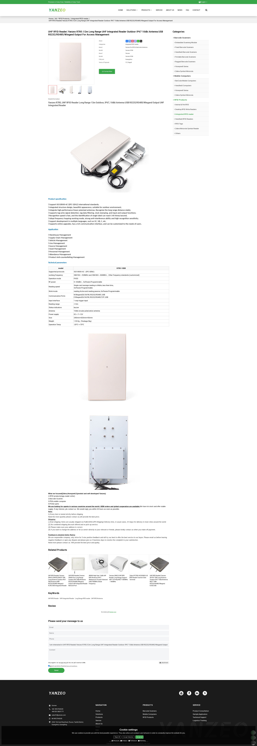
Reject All (117, 737)
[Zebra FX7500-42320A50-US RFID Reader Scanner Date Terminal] (139, 564)
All (56, 19)
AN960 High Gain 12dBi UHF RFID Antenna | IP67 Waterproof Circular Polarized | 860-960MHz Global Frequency (98, 579)
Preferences (133, 740)
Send (56, 670)
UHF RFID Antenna (97, 598)
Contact (196, 10)
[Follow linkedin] (197, 693)
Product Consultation (201, 711)
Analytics (124, 740)
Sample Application (200, 714)
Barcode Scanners (150, 711)
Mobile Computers (150, 714)
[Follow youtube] (181, 693)
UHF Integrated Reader (67, 598)
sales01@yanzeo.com (59, 715)
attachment (165, 662)
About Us (170, 10)
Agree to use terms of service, (63, 666)
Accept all (139, 737)
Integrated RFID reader (79, 19)
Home (120, 10)
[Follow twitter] (205, 693)
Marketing (142, 740)
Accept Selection (128, 737)
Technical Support (199, 717)
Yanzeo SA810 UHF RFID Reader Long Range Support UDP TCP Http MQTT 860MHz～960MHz (118, 578)
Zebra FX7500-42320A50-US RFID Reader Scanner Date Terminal (139, 577)
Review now (112, 612)
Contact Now (108, 71)
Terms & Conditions (71, 666)
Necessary (116, 740)
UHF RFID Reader (53, 598)
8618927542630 (57, 718)
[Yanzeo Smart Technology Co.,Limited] (57, 10)
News (180, 10)
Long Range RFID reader (82, 598)
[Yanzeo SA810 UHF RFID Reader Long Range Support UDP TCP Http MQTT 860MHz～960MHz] (118, 564)
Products (145, 10)
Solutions (131, 10)
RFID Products (64, 19)
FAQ (187, 10)
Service (159, 10)
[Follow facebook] (189, 693)
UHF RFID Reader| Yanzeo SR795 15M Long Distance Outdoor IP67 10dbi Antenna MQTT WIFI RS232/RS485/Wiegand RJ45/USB (159, 580)
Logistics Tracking (200, 720)
